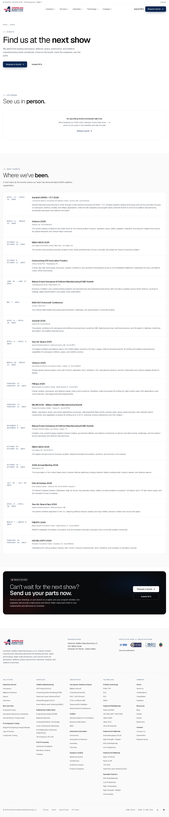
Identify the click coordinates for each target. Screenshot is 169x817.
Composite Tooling (10, 735)
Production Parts (9, 710)
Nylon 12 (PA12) (109, 757)
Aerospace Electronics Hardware (15, 714)
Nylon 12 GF (107, 761)
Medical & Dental (76, 757)
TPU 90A (106, 765)
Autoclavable (108, 794)
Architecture (74, 761)
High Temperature (110, 786)
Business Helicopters (78, 722)
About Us (140, 688)
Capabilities (141, 696)
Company (106, 9)
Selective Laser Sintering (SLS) (48, 696)
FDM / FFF (107, 688)
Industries (77, 9)
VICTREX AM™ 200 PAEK (113, 714)
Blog (138, 710)
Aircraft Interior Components (14, 718)
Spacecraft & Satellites (78, 704)
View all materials (110, 726)
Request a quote (83, 131)
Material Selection (43, 718)
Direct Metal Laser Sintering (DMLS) (49, 704)
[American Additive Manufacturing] (13, 9)
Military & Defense (10, 692)
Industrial (6, 700)
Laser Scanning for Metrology (47, 726)
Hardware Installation (44, 746)
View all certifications (126, 650)
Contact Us (141, 731)
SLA (104, 692)
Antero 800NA (108, 710)
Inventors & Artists (77, 765)
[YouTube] (164, 810)
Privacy (45, 810)
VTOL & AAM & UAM (77, 700)
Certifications (142, 692)
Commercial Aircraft (77, 692)
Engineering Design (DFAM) (46, 714)
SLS (104, 696)
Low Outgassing (109, 747)
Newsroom (141, 722)
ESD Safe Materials (110, 743)
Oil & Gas (73, 747)
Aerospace (7, 688)
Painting (39, 754)
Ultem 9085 (107, 718)
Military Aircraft (75, 688)
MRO (72, 726)
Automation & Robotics (78, 739)
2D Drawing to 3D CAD (45, 737)
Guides (139, 714)
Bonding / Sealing (43, 750)
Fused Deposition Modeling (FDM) (49, 692)
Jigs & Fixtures (8, 731)
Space (5, 696)
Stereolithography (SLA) (45, 700)
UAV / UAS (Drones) (77, 696)
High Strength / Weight (112, 739)
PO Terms (75, 810)
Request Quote (154, 9)
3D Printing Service (43, 688)
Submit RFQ (139, 9)
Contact (163, 2)
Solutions (49, 9)
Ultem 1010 (107, 722)
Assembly (73, 743)
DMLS (105, 700)
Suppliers (140, 700)
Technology (92, 9)
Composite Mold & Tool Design (48, 722)
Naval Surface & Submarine (80, 708)
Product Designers (77, 769)
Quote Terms (64, 810)
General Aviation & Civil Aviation (82, 718)
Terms (53, 810)
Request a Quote (13, 64)
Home (5, 25)
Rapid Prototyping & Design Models (16, 727)
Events (12, 25)
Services (63, 9)
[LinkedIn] (157, 810)
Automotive (74, 735)
